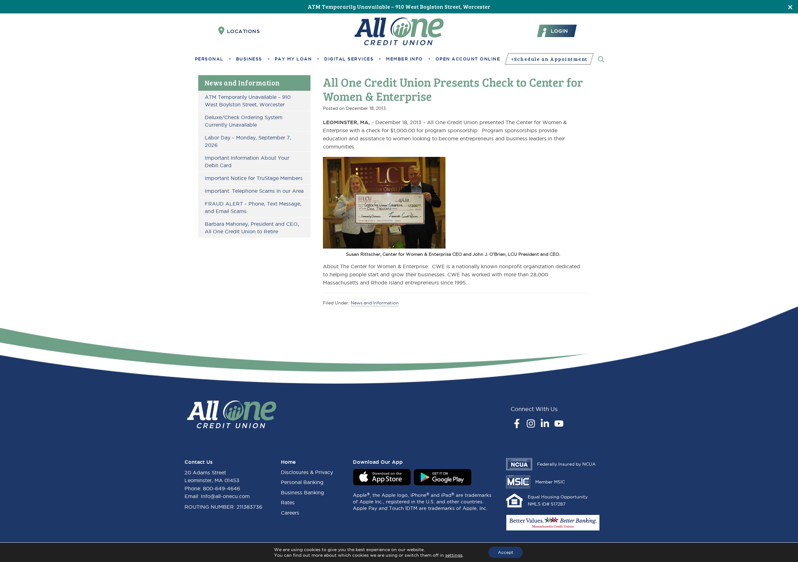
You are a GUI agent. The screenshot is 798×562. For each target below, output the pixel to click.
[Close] (790, 6)
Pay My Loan (293, 58)
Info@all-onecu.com (225, 496)
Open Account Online (467, 58)
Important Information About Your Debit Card (247, 161)
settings (454, 555)
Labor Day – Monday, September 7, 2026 (248, 141)
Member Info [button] (404, 58)
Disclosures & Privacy (307, 472)
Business (249, 58)
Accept (505, 552)
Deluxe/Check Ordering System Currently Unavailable (243, 121)
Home (288, 462)
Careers (290, 513)
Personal (209, 58)
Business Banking (302, 492)
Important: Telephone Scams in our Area (254, 191)
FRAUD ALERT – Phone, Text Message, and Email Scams (253, 207)
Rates (288, 502)
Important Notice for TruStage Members (254, 178)
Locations (243, 31)
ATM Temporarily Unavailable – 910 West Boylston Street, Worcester (399, 6)
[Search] (601, 59)
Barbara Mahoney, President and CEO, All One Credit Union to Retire (252, 227)
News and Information (242, 82)
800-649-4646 (221, 488)
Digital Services (348, 58)
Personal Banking (302, 482)
